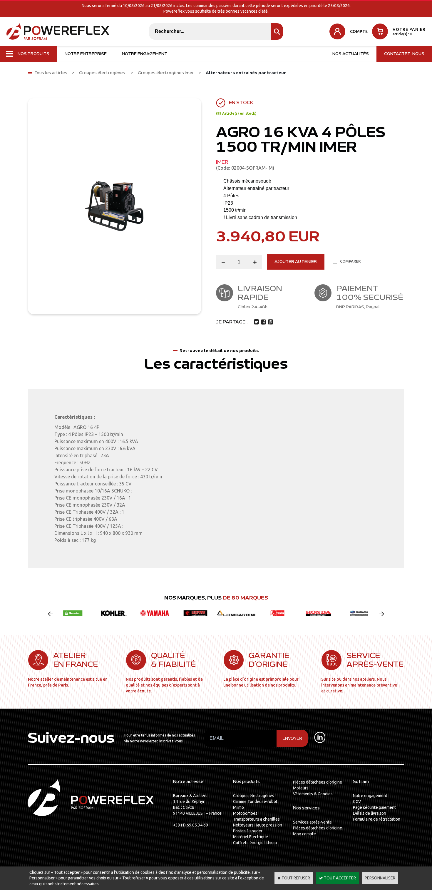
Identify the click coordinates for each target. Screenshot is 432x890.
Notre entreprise (86, 54)
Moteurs (301, 788)
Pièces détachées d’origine (317, 782)
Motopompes (245, 813)
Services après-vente (312, 822)
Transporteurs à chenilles (256, 819)
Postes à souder (247, 831)
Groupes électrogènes (102, 73)
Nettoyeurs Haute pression (257, 825)
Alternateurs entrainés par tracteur (246, 73)
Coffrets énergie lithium (255, 842)
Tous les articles (50, 73)
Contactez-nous (404, 54)
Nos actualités (350, 54)
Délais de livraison (369, 813)
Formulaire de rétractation (376, 819)
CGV (357, 801)
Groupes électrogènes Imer (166, 73)
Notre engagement (144, 54)
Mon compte (304, 833)
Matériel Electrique (250, 836)
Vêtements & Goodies (313, 794)
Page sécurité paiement (374, 807)
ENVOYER (292, 738)
